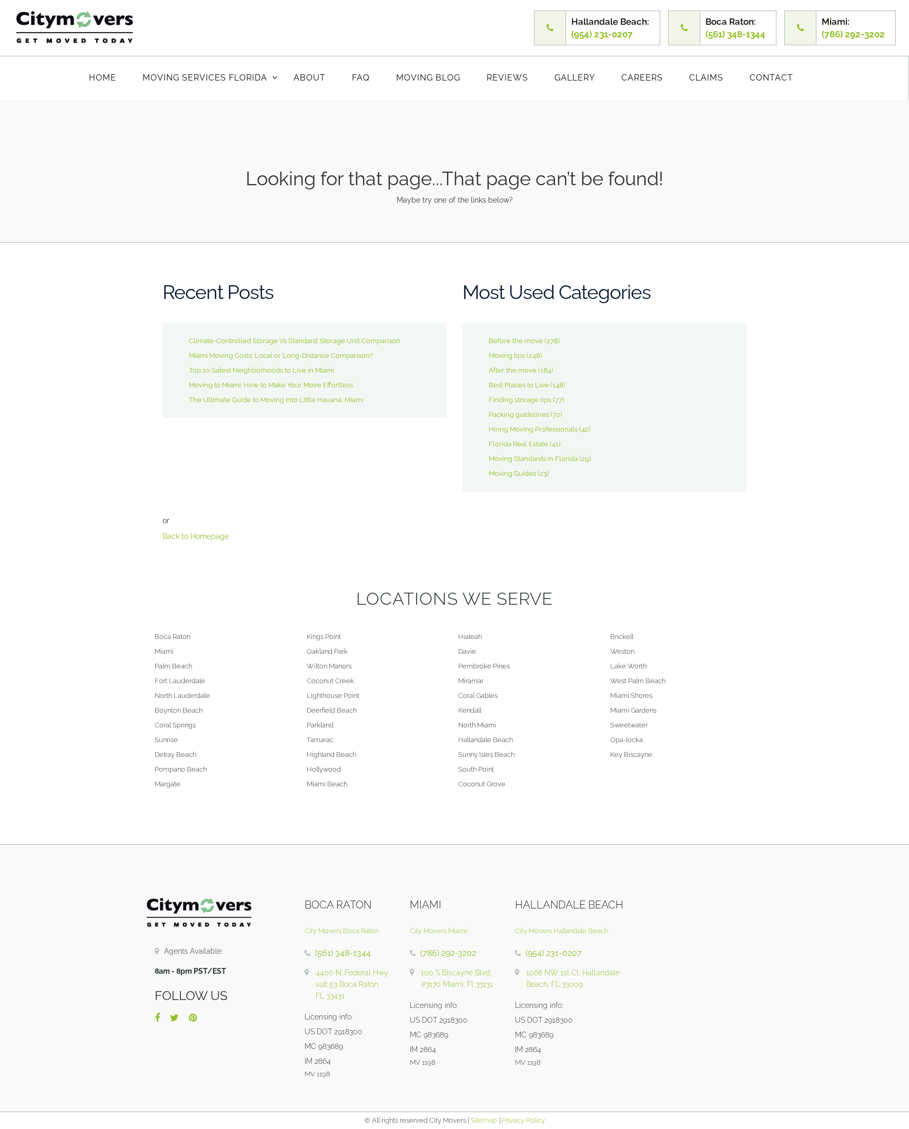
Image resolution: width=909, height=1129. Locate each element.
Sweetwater (629, 725)
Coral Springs (175, 725)
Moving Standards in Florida (533, 459)
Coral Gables (478, 696)
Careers (642, 78)
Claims (706, 78)
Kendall (469, 710)
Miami (164, 651)
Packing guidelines (519, 414)
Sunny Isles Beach (486, 754)
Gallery (574, 78)
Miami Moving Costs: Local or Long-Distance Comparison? (281, 355)
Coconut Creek (330, 681)
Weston (622, 651)
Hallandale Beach (485, 740)
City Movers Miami (438, 931)
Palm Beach (173, 666)
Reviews (507, 78)
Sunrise (166, 740)
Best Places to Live (519, 385)
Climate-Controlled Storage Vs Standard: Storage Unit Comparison (294, 341)
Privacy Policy (522, 1120)
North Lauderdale (182, 696)
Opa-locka (626, 740)
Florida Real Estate (518, 444)
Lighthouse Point (333, 696)
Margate (167, 784)
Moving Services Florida (205, 78)
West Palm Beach (637, 681)
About (310, 78)
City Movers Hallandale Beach (561, 931)
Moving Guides (512, 473)
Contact (771, 78)
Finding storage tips (520, 400)
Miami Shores (631, 696)
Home (102, 78)
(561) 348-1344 (343, 953)
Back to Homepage (196, 536)
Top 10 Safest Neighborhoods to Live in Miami (261, 370)
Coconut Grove (482, 784)
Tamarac (320, 740)
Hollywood (324, 769)
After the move (513, 370)
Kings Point (324, 637)
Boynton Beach (179, 710)
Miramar (470, 681)
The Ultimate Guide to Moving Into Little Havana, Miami (276, 400)
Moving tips (507, 355)
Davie (467, 651)
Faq (361, 78)
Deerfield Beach (332, 710)
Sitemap (484, 1120)
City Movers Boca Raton (342, 931)
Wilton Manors (329, 666)
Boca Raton (172, 637)
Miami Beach (327, 784)
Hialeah (470, 637)
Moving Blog (428, 78)
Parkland (320, 725)
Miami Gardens (633, 710)
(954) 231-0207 (554, 953)
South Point (476, 769)
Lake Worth (628, 666)
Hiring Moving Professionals (533, 429)
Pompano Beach (181, 769)
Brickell (621, 637)
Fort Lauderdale (180, 681)
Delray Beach (175, 754)
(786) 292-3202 (448, 953)
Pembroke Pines (484, 666)
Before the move (516, 341)
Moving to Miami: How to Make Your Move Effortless (271, 385)
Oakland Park (327, 651)
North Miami (477, 725)
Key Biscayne (631, 754)
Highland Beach (331, 754)
